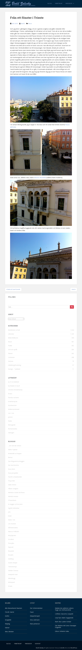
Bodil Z (23, 23)
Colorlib (62, 648)
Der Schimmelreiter (36, 608)
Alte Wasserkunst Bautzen (13, 608)
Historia (10, 361)
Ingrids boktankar (13, 508)
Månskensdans (13, 528)
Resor (30, 23)
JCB (9, 512)
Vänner (7, 628)
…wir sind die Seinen (14, 446)
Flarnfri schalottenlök (15, 477)
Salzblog (11, 559)
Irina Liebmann (35, 620)
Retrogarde (11, 425)
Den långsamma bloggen (16, 461)
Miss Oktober (9, 631)
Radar (10, 421)
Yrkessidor (68, 3)
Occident (11, 539)
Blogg (50, 3)
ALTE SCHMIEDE (13, 382)
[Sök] (72, 307)
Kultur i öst (11, 520)
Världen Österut (13, 570)
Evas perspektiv (13, 473)
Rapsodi (10, 547)
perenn (10, 417)
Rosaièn (10, 555)
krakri (10, 516)
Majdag (7, 624)
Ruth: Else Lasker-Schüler (63, 622)
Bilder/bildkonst (13, 338)
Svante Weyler (12, 563)
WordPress (74, 648)
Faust (32, 612)
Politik (10, 346)
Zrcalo (10, 586)
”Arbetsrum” (58, 3)
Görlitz (7, 616)
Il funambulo (12, 500)
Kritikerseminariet (13, 409)
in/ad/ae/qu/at (12, 401)
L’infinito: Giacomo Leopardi (64, 614)
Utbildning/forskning (14, 365)
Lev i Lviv (11, 413)
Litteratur (11, 334)
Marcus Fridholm (13, 531)
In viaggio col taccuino (15, 504)
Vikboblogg (11, 578)
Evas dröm (11, 469)
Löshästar (11, 357)
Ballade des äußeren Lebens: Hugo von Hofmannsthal (64, 609)
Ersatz (10, 394)
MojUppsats (12, 535)
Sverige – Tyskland (14, 369)
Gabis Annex (12, 485)
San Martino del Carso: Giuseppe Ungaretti (65, 626)
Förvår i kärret (9, 612)
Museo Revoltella (40, 177)
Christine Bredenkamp (15, 390)
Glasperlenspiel (35, 616)
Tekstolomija (12, 567)
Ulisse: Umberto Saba (62, 631)
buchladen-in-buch (14, 386)
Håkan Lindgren (13, 489)
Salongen (11, 433)
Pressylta (11, 543)
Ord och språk (12, 349)
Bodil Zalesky (40, 648)
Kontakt (37, 643)
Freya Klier (11, 481)
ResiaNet (11, 551)
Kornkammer (12, 405)
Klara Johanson (35, 624)
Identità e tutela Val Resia (16, 492)
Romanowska (12, 429)
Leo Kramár (12, 524)
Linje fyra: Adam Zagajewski (64, 618)
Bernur (10, 457)
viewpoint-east (13, 574)
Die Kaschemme (13, 465)
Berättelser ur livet (14, 330)
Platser (10, 353)
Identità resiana (13, 496)
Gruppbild (8, 620)
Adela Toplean (12, 450)
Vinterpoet (11, 582)
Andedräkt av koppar (15, 453)
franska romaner (13, 397)
